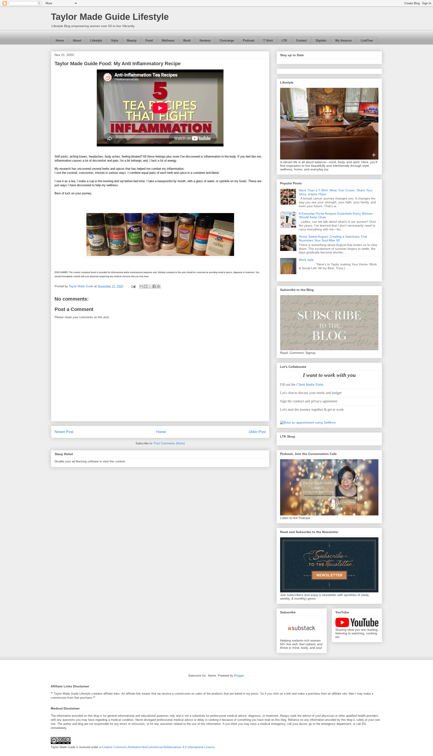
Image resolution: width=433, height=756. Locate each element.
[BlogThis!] (145, 286)
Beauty (131, 40)
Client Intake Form (309, 384)
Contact (301, 40)
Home (60, 40)
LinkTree (367, 40)
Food (149, 40)
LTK (284, 40)
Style (114, 40)
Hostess (205, 40)
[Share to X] (150, 286)
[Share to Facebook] (154, 286)
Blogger (239, 675)
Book (187, 40)
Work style (306, 260)
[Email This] (141, 286)
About (77, 40)
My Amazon (343, 40)
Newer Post (64, 432)
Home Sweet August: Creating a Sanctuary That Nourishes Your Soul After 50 (333, 238)
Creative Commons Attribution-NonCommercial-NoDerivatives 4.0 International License (158, 747)
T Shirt (268, 40)
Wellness (168, 40)
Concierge (227, 40)
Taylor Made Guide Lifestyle (110, 17)
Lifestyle (96, 40)
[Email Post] (133, 286)
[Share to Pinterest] (158, 286)
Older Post (257, 432)
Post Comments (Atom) (169, 443)
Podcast (248, 40)
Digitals (321, 40)
